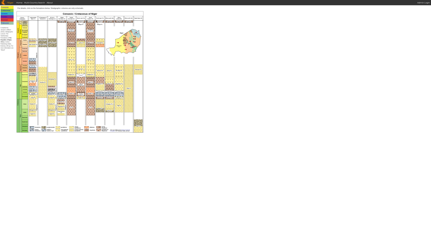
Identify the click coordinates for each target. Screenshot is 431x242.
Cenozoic (5, 7)
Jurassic (4, 14)
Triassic (4, 17)
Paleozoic (5, 23)
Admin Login (423, 3)
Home (19, 3)
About (50, 3)
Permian (4, 20)
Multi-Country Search (34, 3)
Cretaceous (5, 10)
